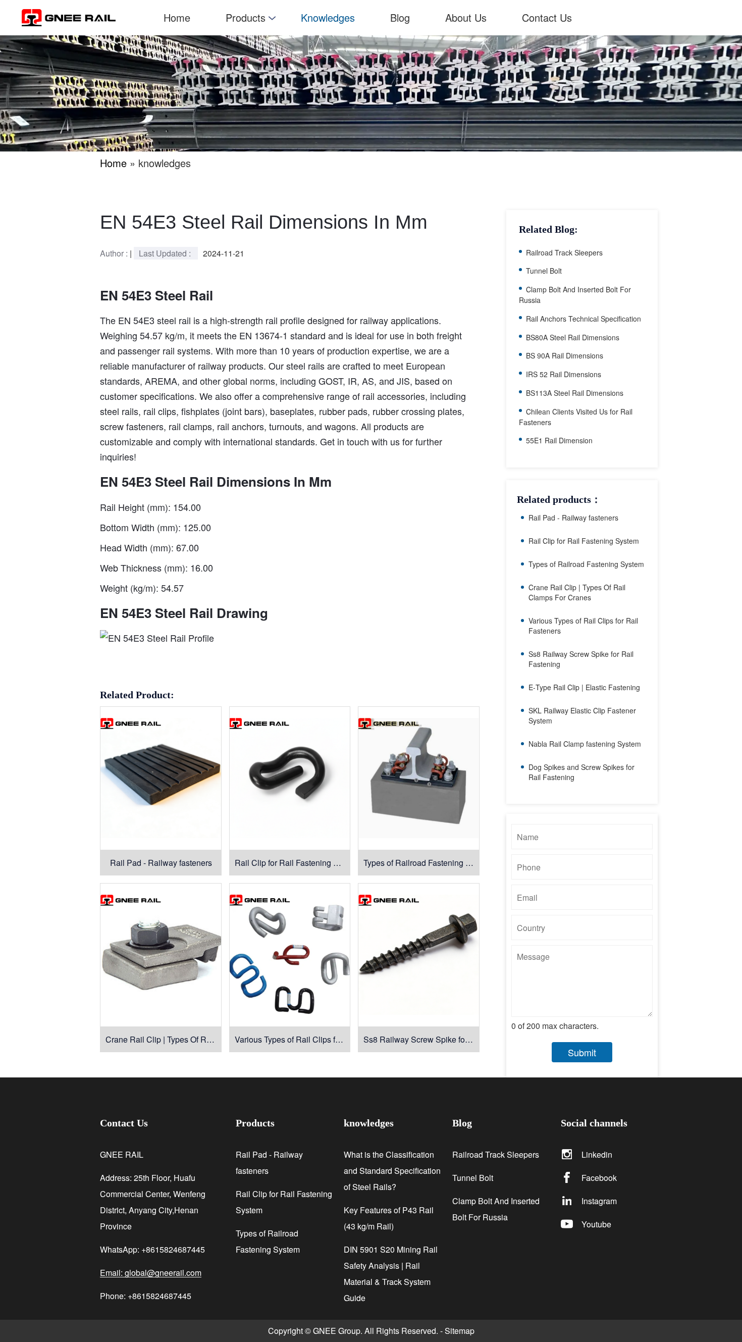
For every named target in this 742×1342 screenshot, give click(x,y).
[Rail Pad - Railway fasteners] (160, 778)
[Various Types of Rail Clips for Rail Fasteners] (289, 954)
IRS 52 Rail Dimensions (563, 374)
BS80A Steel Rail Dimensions (572, 337)
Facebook (599, 1177)
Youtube (596, 1224)
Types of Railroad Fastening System (421, 862)
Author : (115, 253)
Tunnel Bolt (544, 271)
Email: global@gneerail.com (150, 1273)
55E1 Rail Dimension (559, 440)
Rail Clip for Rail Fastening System (292, 862)
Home (177, 17)
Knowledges (328, 17)
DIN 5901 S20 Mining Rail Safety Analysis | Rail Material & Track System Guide (391, 1274)
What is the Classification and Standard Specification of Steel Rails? (392, 1171)
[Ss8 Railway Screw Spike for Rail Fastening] (418, 954)
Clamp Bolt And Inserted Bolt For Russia (496, 1209)
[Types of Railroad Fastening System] (418, 778)
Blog (400, 17)
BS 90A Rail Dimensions (564, 355)
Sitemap (459, 1330)
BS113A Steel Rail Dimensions (574, 393)
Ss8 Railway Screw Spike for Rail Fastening (421, 1039)
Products (246, 17)
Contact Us (547, 17)
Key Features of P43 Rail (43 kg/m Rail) (389, 1218)
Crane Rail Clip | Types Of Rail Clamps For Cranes (163, 1039)
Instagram (599, 1201)
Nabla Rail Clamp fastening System (584, 744)
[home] (84, 17)
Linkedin (596, 1154)
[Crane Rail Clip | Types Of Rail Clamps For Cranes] (160, 954)
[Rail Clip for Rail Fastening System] (289, 778)
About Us (466, 17)
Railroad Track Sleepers (564, 252)
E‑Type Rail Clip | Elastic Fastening (584, 687)
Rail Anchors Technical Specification (583, 319)
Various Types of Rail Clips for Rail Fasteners (292, 1039)
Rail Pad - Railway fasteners (161, 862)
